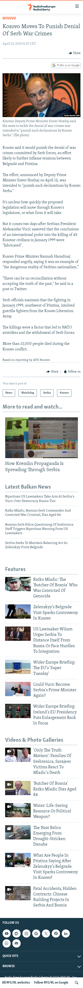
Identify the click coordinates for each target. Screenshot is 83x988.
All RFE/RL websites (16, 982)
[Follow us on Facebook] (56, 934)
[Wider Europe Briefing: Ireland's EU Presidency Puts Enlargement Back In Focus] (18, 711)
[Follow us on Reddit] (16, 934)
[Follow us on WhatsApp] (7, 943)
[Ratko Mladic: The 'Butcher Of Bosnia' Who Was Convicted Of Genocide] (18, 584)
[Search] (76, 982)
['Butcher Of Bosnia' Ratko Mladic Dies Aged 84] (18, 788)
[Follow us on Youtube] (7, 934)
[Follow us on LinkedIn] (66, 934)
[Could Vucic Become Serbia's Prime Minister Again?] (18, 689)
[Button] (75, 53)
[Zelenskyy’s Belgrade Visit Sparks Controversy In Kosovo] (18, 611)
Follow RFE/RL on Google (51, 982)
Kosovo (9, 18)
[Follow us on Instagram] (26, 934)
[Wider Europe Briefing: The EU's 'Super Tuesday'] (18, 667)
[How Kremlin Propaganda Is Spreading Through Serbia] (41, 437)
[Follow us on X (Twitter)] (46, 934)
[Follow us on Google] (36, 934)
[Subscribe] (16, 943)
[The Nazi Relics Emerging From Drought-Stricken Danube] (18, 832)
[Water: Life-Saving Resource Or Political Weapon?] (18, 810)
